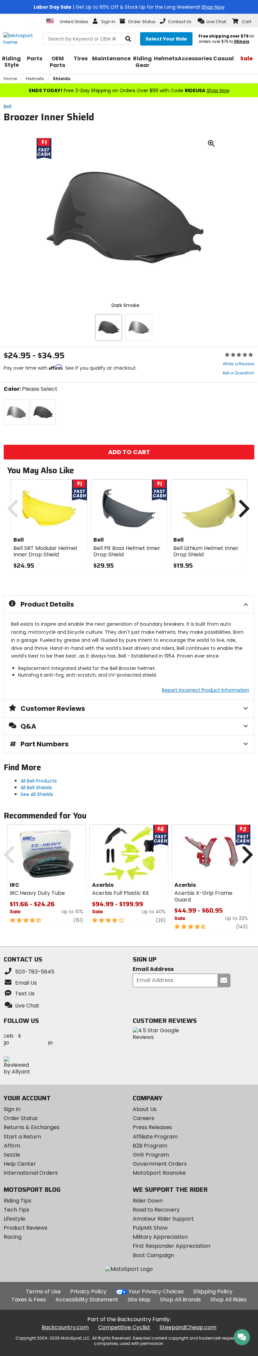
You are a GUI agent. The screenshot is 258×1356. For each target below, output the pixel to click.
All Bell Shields (36, 787)
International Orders (31, 1173)
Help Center (20, 1164)
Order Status (21, 1118)
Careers (143, 1118)
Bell (7, 106)
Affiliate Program (155, 1137)
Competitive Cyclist (124, 1327)
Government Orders (160, 1164)
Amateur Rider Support (163, 1219)
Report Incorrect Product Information (205, 690)
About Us (145, 1109)
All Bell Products (38, 781)
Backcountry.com (65, 1327)
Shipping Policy (212, 1291)
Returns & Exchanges (31, 1127)
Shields (62, 78)
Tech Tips (16, 1210)
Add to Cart (129, 452)
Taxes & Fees (28, 1299)
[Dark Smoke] (108, 327)
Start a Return (22, 1137)
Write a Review (238, 364)
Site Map (139, 1299)
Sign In (12, 1109)
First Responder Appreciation (171, 1246)
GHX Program (151, 1155)
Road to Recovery (156, 1210)
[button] (211, 21)
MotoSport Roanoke (159, 1173)
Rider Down (148, 1201)
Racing (13, 1237)
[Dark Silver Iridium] (138, 327)
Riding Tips (17, 1201)
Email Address (153, 969)
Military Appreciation (160, 1237)
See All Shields (36, 794)
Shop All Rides (228, 1299)
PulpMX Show (150, 1228)
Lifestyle (14, 1219)
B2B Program (150, 1146)
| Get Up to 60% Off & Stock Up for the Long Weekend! (129, 7)
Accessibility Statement (86, 1299)
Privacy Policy (88, 1291)
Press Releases (152, 1127)
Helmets (35, 78)
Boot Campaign (153, 1255)
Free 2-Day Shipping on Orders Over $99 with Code (129, 90)
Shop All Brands (180, 1299)
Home (10, 78)
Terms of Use (43, 1291)
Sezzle (12, 1155)
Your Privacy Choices (156, 1291)
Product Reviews (25, 1228)
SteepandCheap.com (188, 1327)
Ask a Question (238, 373)
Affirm (12, 1146)
